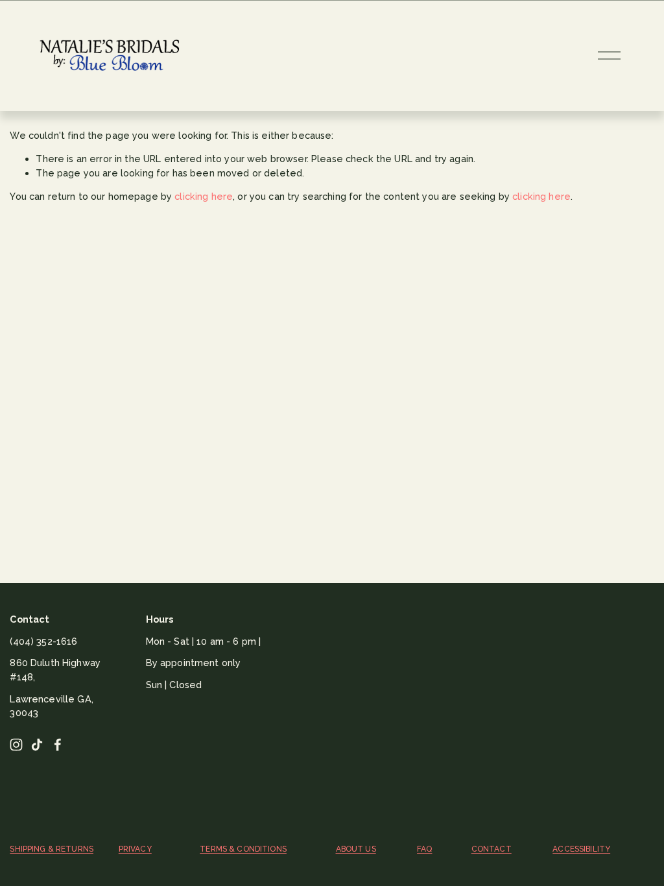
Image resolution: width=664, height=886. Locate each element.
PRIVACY (135, 849)
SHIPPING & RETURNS (51, 849)
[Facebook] (57, 744)
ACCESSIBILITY (581, 849)
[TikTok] (36, 744)
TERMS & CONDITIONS (243, 849)
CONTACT (491, 849)
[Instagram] (16, 744)
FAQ (424, 849)
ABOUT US (356, 849)
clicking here (203, 196)
